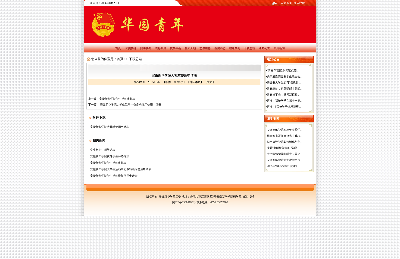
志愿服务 (205, 48)
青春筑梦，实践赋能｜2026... (284, 88)
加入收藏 (299, 3)
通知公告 (264, 48)
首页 (118, 48)
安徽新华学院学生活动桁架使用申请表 (114, 175)
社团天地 (190, 48)
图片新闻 (279, 48)
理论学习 (234, 48)
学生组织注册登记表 (102, 149)
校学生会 (175, 48)
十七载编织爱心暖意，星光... (284, 154)
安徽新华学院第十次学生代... (284, 160)
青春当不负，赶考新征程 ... (283, 94)
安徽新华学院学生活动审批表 (117, 98)
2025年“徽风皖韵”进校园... (283, 166)
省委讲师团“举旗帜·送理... (283, 148)
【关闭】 (209, 82)
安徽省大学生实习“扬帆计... (284, 82)
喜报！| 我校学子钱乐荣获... (284, 106)
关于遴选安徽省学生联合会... (284, 76)
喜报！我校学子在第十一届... (284, 100)
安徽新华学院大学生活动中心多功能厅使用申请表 (130, 104)
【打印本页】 (195, 82)
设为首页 (286, 3)
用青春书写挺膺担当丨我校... (284, 135)
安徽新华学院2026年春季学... (284, 129)
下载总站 (249, 48)
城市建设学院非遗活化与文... (284, 142)
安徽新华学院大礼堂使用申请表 (109, 126)
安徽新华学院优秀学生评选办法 (109, 156)
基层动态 (219, 48)
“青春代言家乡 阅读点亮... (283, 70)
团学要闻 (145, 48)
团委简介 (131, 48)
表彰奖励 (160, 48)
